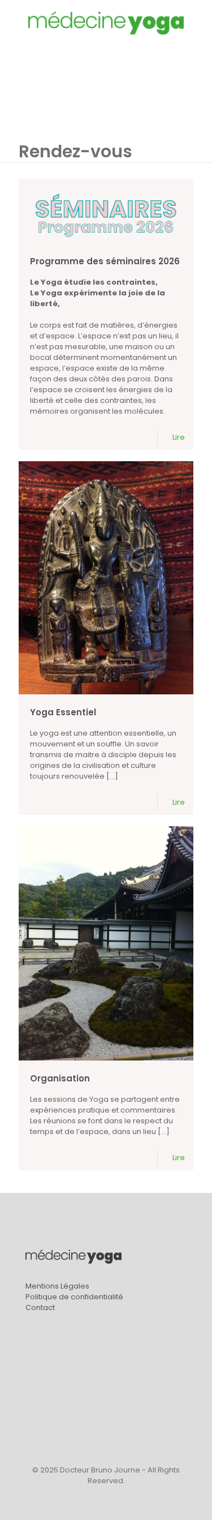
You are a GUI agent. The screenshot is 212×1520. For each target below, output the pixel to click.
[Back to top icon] (106, 1444)
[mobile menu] (196, 22)
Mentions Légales (57, 1286)
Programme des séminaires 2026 (105, 261)
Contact (40, 1307)
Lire (178, 437)
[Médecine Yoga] (106, 23)
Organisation (60, 1078)
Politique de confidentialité (74, 1296)
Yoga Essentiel (63, 712)
